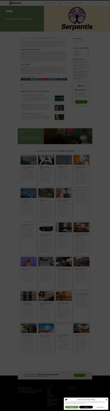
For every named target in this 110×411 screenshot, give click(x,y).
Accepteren (72, 407)
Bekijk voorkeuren (100, 407)
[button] (106, 399)
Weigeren (86, 407)
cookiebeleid (75, 403)
